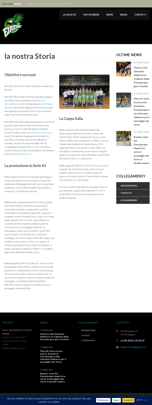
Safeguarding (88, 330)
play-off (11, 129)
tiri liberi (36, 146)
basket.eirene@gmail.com (133, 347)
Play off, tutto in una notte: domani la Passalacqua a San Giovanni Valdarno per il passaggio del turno (53, 356)
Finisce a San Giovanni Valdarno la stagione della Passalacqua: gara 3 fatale (54, 337)
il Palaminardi (88, 340)
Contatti (85, 335)
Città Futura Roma (39, 132)
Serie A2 (26, 154)
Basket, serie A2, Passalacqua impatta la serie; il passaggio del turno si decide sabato (52, 377)
